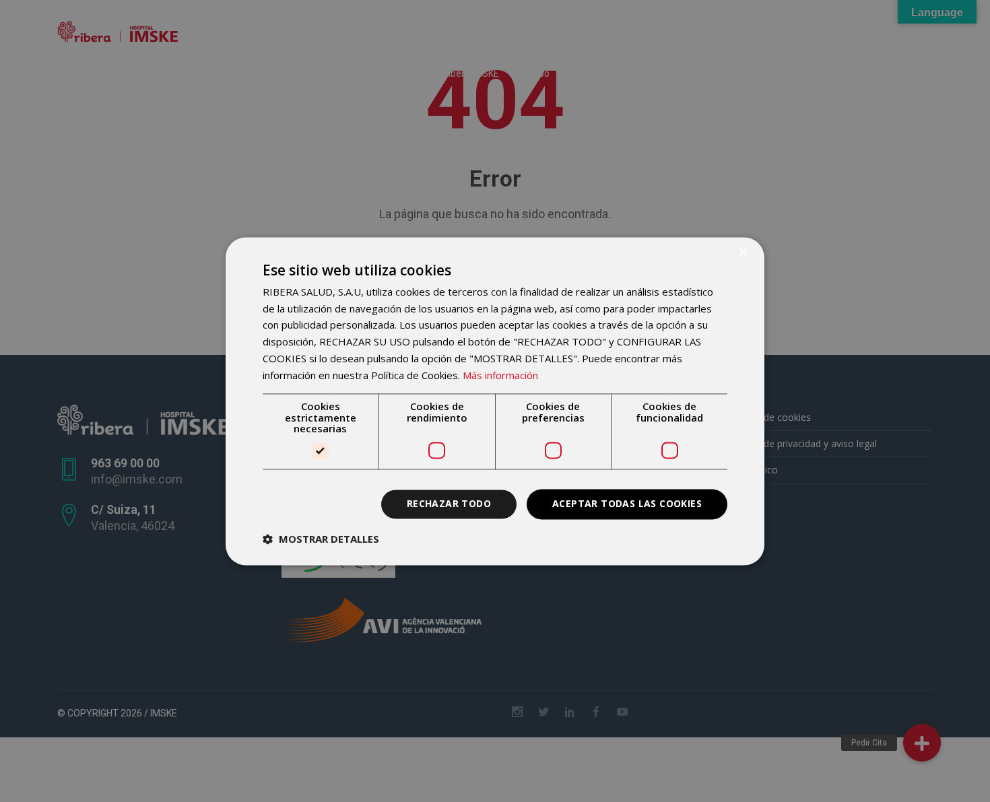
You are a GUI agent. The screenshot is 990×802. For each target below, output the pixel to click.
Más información (500, 375)
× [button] (742, 253)
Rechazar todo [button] (449, 503)
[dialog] (495, 401)
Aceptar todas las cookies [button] (627, 503)
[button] (321, 539)
